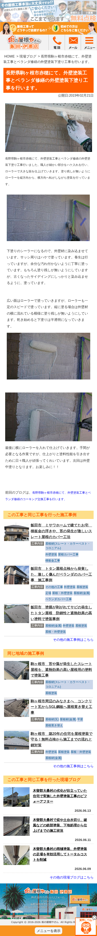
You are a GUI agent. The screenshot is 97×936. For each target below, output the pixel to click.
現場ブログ (27, 56)
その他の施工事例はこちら (73, 639)
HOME (9, 56)
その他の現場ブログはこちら (72, 877)
